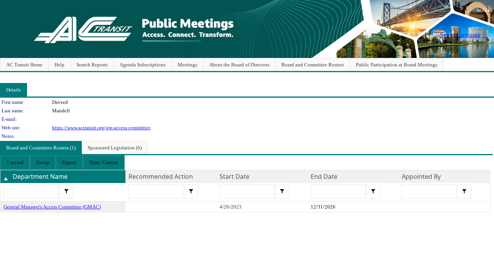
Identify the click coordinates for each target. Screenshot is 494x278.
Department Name (40, 176)
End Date (324, 176)
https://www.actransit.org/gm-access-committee (101, 128)
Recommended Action (161, 176)
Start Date (234, 176)
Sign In (484, 9)
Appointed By (421, 176)
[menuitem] (15, 163)
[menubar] (62, 162)
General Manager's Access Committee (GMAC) (52, 207)
